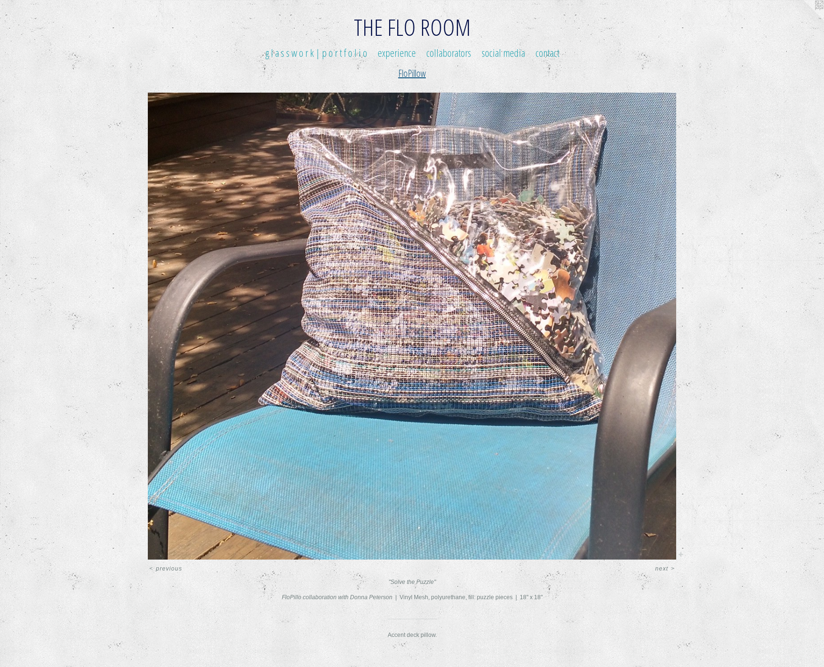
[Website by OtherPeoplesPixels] (805, 19)
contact (547, 52)
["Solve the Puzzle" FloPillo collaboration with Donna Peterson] (412, 326)
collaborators (448, 52)
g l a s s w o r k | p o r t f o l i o (316, 52)
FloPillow (412, 73)
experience (397, 52)
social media (503, 52)
